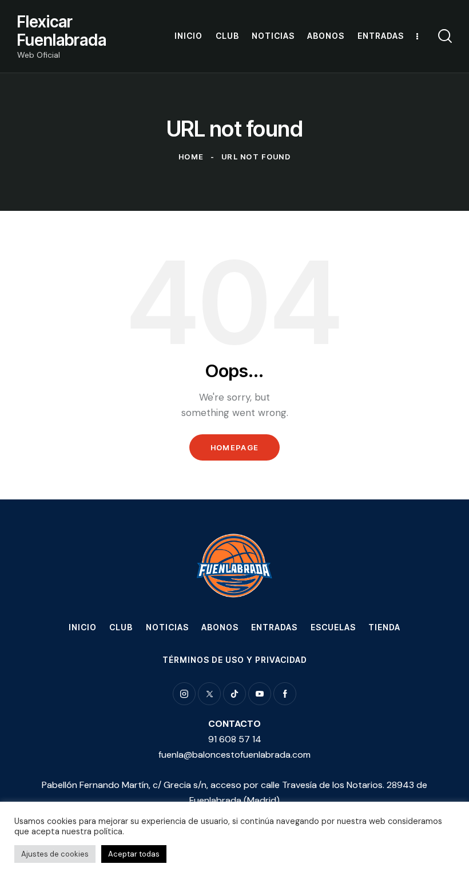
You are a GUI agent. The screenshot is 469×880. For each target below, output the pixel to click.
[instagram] (184, 693)
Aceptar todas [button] (134, 854)
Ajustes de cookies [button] (55, 854)
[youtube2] (259, 693)
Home (191, 156)
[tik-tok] (234, 693)
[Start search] (445, 36)
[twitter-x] (209, 693)
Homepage (234, 447)
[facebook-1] (284, 693)
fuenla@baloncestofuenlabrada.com (234, 755)
